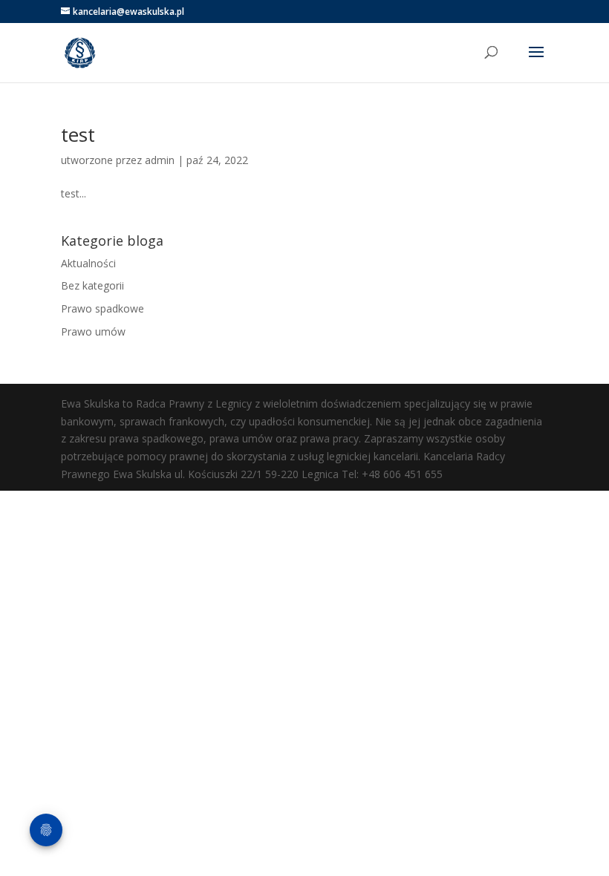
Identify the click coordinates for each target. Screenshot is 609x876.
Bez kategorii (92, 285)
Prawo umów (93, 331)
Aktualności (88, 263)
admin (160, 160)
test (78, 134)
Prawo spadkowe (102, 308)
